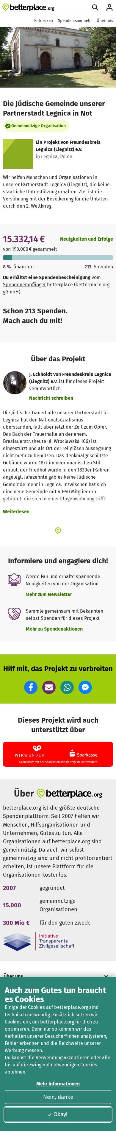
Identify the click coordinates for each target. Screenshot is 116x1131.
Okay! (61, 1114)
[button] (30, 687)
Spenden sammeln (75, 20)
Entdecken (43, 20)
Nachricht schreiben (51, 398)
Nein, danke (58, 1096)
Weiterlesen (16, 511)
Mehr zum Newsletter (49, 594)
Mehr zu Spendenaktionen (54, 629)
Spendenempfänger (24, 284)
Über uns (105, 20)
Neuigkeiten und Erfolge (86, 239)
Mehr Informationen (58, 1084)
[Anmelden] (109, 7)
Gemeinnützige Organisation (38, 125)
